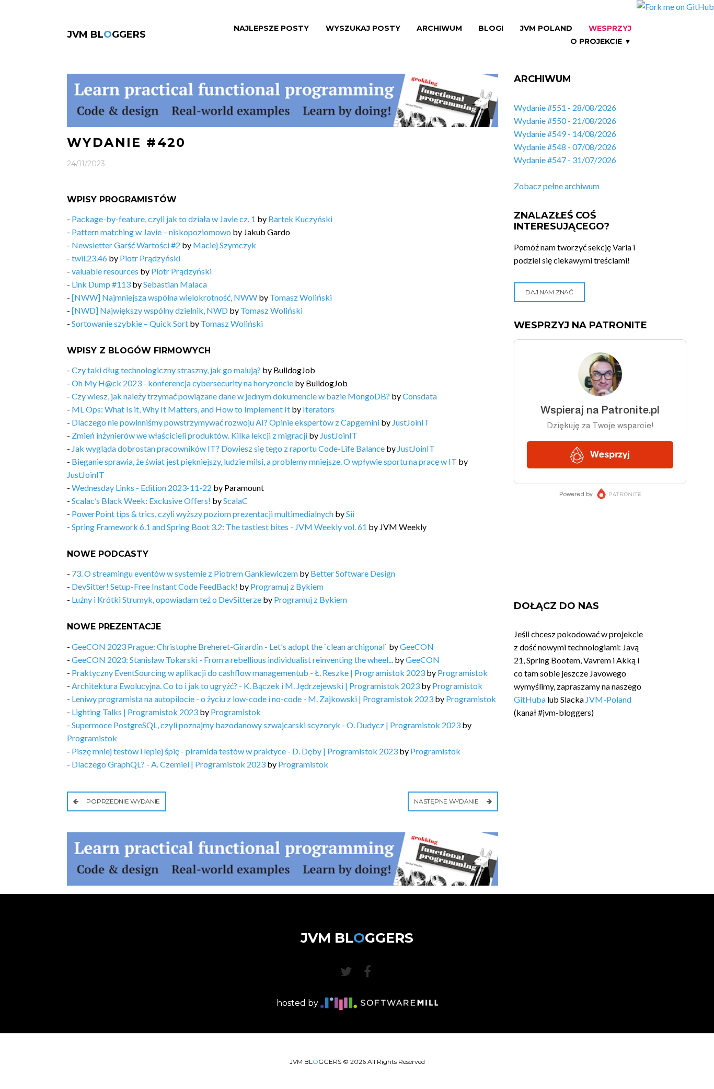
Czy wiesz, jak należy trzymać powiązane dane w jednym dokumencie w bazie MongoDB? (231, 396)
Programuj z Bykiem (287, 586)
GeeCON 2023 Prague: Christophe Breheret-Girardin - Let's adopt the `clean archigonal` (229, 646)
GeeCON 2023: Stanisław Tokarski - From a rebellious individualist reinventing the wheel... (232, 659)
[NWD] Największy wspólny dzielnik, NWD (150, 310)
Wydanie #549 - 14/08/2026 (565, 134)
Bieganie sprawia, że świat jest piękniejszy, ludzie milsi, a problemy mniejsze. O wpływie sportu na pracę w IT (264, 461)
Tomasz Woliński (301, 297)
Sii (350, 514)
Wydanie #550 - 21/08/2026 (565, 120)
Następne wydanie (447, 801)
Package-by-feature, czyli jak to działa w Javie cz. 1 (164, 219)
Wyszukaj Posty (363, 28)
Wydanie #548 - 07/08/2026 (565, 147)
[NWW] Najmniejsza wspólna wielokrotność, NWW (164, 297)
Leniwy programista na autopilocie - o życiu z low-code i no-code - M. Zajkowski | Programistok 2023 (252, 699)
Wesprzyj (610, 28)
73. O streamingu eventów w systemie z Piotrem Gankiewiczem (185, 573)
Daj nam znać (549, 292)
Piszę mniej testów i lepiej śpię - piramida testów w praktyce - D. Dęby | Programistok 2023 (235, 751)
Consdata (419, 396)
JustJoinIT (411, 422)
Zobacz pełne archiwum (557, 186)
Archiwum (439, 28)
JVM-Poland (608, 699)
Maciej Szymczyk (224, 245)
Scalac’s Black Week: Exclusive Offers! (141, 501)
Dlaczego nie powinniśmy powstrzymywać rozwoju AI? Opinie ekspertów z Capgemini (225, 422)
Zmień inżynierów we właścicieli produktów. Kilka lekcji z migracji (189, 435)
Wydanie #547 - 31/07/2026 (565, 160)
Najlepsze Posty (271, 28)
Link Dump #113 (101, 284)
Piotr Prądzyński (150, 258)
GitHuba (530, 699)
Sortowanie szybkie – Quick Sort (130, 323)
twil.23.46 (89, 258)
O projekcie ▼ (600, 41)
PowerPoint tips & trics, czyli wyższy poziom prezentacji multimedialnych (202, 514)
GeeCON (417, 646)
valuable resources (105, 271)
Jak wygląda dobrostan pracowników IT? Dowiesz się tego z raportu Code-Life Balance (228, 448)
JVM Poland (546, 28)
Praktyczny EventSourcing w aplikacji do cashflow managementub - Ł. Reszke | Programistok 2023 (248, 673)
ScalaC (235, 501)
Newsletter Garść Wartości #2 (126, 245)
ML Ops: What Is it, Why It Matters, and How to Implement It (181, 409)
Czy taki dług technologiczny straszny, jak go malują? (166, 370)
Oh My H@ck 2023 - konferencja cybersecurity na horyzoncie (182, 383)
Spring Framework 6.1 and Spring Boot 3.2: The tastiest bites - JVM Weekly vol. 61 (219, 527)
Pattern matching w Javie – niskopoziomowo (151, 232)
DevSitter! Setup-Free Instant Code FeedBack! (155, 586)
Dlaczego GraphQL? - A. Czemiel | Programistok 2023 (169, 764)
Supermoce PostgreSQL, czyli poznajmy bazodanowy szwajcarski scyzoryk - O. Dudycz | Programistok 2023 (266, 725)
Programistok (462, 673)
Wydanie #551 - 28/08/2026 (565, 107)
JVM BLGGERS (106, 34)
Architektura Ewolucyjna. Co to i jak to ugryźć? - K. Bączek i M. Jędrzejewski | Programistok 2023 (246, 686)
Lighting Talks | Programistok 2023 (135, 712)
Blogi (490, 28)
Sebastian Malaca (175, 284)
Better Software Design (352, 573)
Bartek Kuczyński (300, 219)
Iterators (319, 409)
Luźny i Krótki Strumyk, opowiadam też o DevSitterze (166, 599)
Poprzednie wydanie (122, 801)
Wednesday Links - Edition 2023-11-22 (142, 487)
